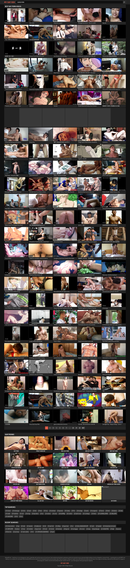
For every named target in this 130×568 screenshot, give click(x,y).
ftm (74, 510)
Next (83, 428)
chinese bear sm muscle (110, 526)
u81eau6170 (114, 513)
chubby (68, 510)
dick (35, 510)
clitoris (94, 513)
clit (17, 516)
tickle (121, 510)
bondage (80, 510)
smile (24, 526)
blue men (9, 531)
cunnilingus (87, 513)
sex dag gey (75, 529)
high (113, 529)
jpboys (17, 529)
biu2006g (62, 513)
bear (41, 510)
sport (53, 531)
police (87, 510)
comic (55, 513)
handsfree (15, 513)
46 (73, 428)
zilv (33, 531)
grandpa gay (96, 529)
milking (58, 526)
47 (76, 428)
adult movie (78, 513)
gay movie (38, 529)
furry (46, 510)
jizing (89, 529)
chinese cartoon (10, 526)
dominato (59, 529)
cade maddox (25, 531)
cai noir (82, 529)
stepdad (99, 526)
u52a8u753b (106, 529)
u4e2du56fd (10, 516)
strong (28, 513)
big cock (67, 529)
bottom (115, 510)
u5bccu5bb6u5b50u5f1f (82, 526)
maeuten (30, 526)
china (24, 510)
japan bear (66, 526)
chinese (9, 510)
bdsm (108, 510)
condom (70, 513)
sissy (24, 529)
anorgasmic (94, 510)
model (8, 513)
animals (52, 529)
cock (22, 513)
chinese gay (16, 510)
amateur (49, 513)
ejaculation (35, 513)
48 (79, 428)
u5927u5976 (10, 529)
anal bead (53, 510)
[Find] (124, 2)
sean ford (51, 526)
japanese (61, 510)
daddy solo (38, 526)
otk (45, 526)
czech (92, 526)
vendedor (30, 529)
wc (72, 526)
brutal (45, 529)
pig (18, 526)
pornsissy (17, 531)
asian (30, 510)
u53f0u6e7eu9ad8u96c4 (42, 531)
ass (42, 513)
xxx (22, 516)
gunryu (119, 529)
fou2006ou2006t (104, 513)
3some (102, 510)
